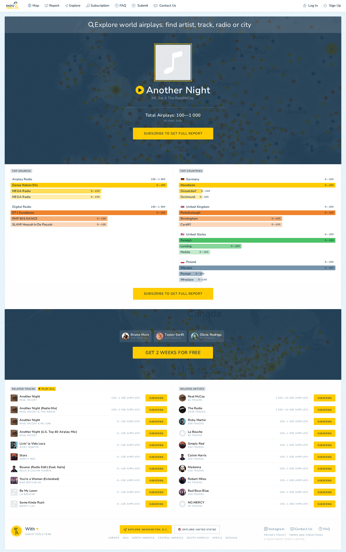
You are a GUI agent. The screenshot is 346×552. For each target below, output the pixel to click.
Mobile (185, 252)
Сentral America (170, 538)
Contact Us (167, 5)
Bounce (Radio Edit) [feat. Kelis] (42, 467)
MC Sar (158, 98)
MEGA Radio (21, 191)
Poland (191, 262)
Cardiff (186, 224)
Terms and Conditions (306, 535)
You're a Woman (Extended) (39, 479)
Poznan (186, 274)
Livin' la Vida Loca (32, 443)
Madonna (194, 467)
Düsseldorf (189, 191)
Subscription (100, 5)
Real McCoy (28, 400)
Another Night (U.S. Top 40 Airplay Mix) (48, 432)
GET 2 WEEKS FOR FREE (173, 353)
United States (196, 234)
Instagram (277, 529)
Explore (74, 5)
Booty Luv (27, 506)
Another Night (30, 396)
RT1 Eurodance (23, 213)
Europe (114, 538)
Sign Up (334, 5)
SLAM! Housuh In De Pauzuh (32, 224)
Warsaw (187, 268)
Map (35, 5)
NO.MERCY (196, 502)
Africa (217, 538)
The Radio (47, 412)
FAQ (123, 5)
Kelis (23, 471)
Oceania (231, 538)
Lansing (186, 246)
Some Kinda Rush (32, 502)
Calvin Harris (40, 471)
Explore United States (199, 529)
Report (54, 5)
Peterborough (190, 213)
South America (198, 538)
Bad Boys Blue (30, 482)
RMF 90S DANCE (24, 219)
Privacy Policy (275, 535)
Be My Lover (28, 491)
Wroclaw (187, 280)
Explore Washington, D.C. (148, 529)
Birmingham (189, 219)
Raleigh (186, 240)
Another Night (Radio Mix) (38, 408)
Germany (192, 179)
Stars (23, 455)
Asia (126, 538)
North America (143, 538)
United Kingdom (197, 207)
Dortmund (188, 197)
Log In (312, 5)
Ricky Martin (29, 447)
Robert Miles (197, 479)
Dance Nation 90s (25, 185)
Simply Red (28, 459)
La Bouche (27, 494)
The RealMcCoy (180, 98)
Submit (142, 5)
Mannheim (188, 185)
